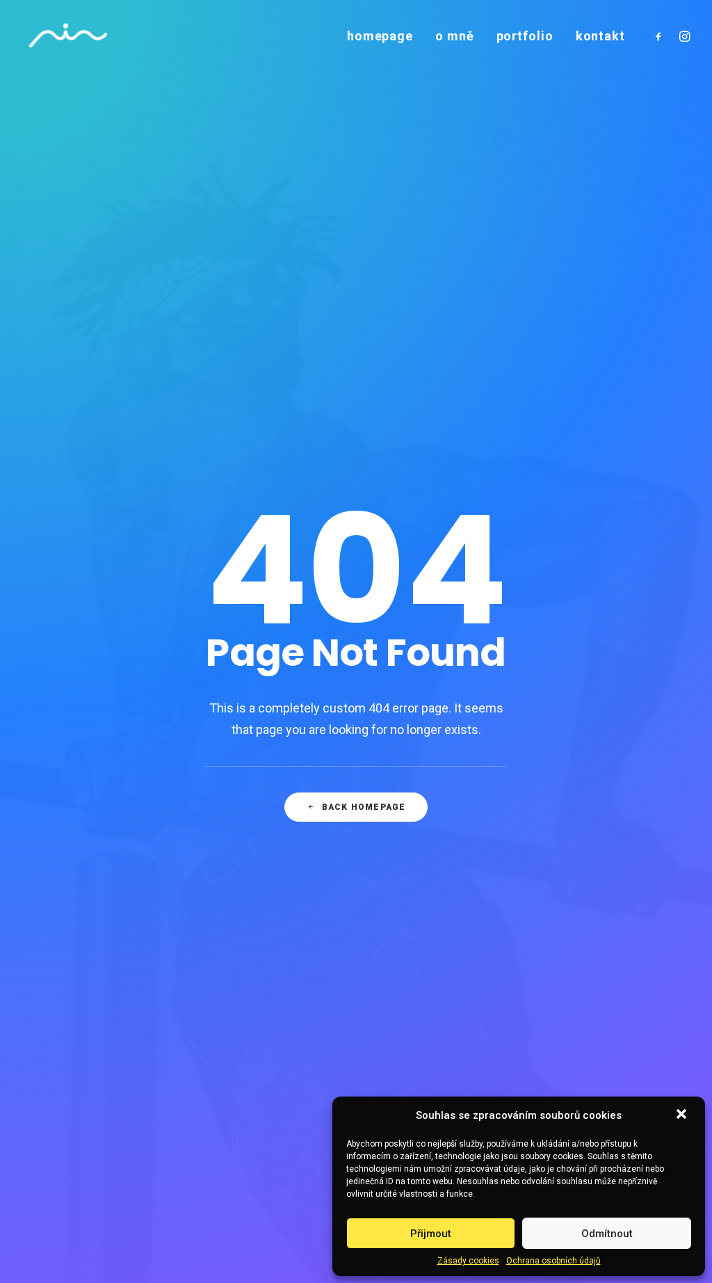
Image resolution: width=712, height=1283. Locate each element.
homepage (380, 36)
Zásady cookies (468, 1261)
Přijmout (430, 1233)
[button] (682, 1115)
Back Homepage (364, 807)
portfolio (524, 36)
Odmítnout (607, 1233)
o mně (454, 36)
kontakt (600, 36)
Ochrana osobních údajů (553, 1261)
